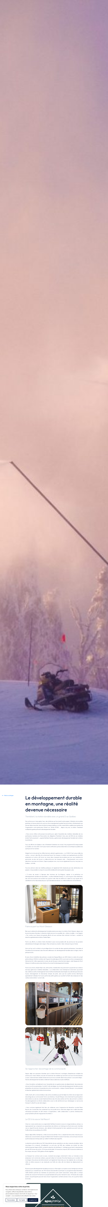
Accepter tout (33, 1200)
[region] (21, 1194)
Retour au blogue (8, 795)
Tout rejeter (22, 1200)
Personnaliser (11, 1200)
